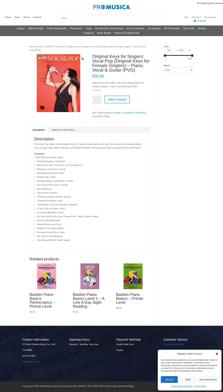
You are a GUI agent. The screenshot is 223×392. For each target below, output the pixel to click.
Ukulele (202, 28)
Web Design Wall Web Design (120, 386)
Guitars (21, 28)
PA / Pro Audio (172, 28)
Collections (61, 46)
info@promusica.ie (31, 361)
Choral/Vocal (128, 112)
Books (39, 46)
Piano (107, 116)
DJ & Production (135, 28)
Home (8, 17)
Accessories (154, 28)
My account (209, 17)
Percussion (76, 28)
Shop (17, 17)
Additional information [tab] (63, 130)
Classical (89, 33)
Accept (169, 379)
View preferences (208, 379)
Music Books (104, 33)
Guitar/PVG (49, 46)
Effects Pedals (36, 28)
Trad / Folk (188, 28)
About (26, 17)
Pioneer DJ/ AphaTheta (126, 33)
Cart (186, 17)
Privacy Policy (200, 386)
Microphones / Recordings (109, 28)
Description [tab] (39, 130)
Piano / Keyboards (57, 28)
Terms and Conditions (173, 344)
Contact (37, 17)
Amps (89, 28)
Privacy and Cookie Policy (182, 386)
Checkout (196, 17)
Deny (188, 379)
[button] (216, 353)
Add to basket (117, 99)
